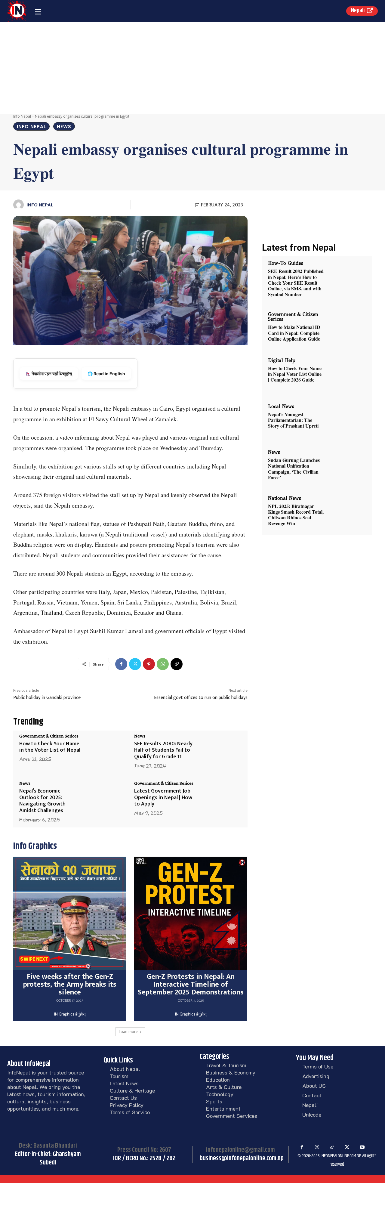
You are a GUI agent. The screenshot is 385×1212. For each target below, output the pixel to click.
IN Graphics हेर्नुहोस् (69, 1015)
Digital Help (281, 360)
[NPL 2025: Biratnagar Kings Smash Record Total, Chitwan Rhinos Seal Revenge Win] (346, 512)
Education (218, 1079)
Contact (312, 1095)
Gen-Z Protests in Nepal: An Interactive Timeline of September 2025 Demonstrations (191, 985)
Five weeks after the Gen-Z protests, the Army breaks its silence (69, 985)
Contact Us (123, 1097)
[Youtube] (362, 1147)
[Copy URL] (177, 664)
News (64, 126)
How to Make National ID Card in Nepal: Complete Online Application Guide (294, 332)
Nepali (310, 1104)
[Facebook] (121, 664)
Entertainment (223, 1108)
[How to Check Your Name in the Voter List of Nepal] (105, 752)
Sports (214, 1101)
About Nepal (125, 1068)
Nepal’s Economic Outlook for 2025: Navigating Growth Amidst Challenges (42, 801)
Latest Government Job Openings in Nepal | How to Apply (163, 798)
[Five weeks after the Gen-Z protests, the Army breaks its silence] (69, 913)
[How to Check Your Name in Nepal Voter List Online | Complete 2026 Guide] (346, 374)
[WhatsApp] (163, 664)
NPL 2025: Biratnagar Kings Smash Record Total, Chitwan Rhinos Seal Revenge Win (296, 514)
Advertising (315, 1076)
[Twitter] (135, 664)
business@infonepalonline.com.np (242, 1158)
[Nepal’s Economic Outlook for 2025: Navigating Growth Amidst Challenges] (105, 799)
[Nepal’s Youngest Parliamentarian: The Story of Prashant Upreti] (346, 420)
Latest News (124, 1083)
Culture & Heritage (132, 1090)
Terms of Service (130, 1112)
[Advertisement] (192, 67)
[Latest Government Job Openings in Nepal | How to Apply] (220, 799)
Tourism (119, 1076)
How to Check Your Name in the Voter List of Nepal (49, 747)
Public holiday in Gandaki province (47, 698)
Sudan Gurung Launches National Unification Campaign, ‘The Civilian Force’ (294, 468)
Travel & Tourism (226, 1065)
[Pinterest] (149, 664)
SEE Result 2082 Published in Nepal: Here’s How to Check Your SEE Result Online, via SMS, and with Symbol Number (296, 282)
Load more (128, 1031)
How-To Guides (285, 263)
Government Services (231, 1115)
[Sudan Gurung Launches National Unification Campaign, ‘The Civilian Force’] (346, 466)
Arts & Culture (224, 1086)
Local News (281, 406)
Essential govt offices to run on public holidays (201, 698)
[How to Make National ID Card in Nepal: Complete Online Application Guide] (346, 328)
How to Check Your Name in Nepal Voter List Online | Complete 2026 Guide (295, 374)
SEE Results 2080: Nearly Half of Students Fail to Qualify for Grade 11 (163, 750)
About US (314, 1085)
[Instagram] (317, 1147)
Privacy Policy (126, 1104)
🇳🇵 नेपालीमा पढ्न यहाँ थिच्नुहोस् (49, 373)
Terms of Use (317, 1066)
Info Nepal (22, 116)
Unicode (311, 1114)
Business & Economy (230, 1072)
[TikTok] (332, 1147)
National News (284, 498)
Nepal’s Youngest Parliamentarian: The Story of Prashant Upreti (293, 420)
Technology (219, 1094)
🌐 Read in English (106, 373)
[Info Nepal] (19, 204)
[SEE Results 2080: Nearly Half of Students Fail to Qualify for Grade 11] (220, 752)
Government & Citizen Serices (49, 736)
